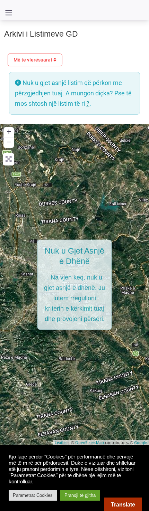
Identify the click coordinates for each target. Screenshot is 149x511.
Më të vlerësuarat (33, 60)
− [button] (9, 142)
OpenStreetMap (89, 442)
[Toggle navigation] (8, 13)
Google (140, 442)
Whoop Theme (81, 456)
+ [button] (9, 131)
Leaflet (61, 442)
